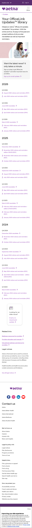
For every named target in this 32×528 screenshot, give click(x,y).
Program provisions (8, 453)
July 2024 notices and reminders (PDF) (15, 258)
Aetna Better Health (8, 410)
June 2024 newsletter (8, 268)
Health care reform (7, 491)
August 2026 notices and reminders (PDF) (16, 93)
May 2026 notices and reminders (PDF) (15, 109)
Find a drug (5, 468)
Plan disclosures (7, 450)
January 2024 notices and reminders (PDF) (17, 298)
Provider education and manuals (12, 339)
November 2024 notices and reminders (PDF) (15, 238)
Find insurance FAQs (8, 471)
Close (29, 509)
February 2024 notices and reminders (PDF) (15, 294)
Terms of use (6, 455)
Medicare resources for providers (12, 336)
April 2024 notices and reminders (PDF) (16, 280)
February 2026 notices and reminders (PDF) (15, 126)
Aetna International (7, 414)
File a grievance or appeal (10, 463)
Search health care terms (9, 476)
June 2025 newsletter (8, 187)
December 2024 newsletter (10, 233)
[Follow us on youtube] (23, 397)
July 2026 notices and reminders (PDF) (15, 96)
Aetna (3, 407)
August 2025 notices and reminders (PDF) (16, 174)
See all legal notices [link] (8, 373)
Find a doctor (6, 466)
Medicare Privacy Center (13, 526)
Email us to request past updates (13, 320)
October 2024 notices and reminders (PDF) (17, 242)
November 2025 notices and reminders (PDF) (15, 157)
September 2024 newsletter (10, 251)
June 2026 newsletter (8, 106)
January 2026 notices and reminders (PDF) (17, 131)
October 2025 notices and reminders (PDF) (17, 161)
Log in (27, 2)
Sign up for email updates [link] (12, 76)
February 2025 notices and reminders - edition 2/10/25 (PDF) (15, 207)
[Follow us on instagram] (13, 397)
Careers (4, 434)
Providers (5, 14)
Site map (4, 478)
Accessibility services (8, 486)
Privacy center (6, 496)
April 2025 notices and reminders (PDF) (16, 193)
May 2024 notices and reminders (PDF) (15, 271)
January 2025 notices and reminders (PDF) (17, 217)
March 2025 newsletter (9, 203)
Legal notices (6, 448)
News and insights (7, 439)
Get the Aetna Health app (9, 473)
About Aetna (6, 431)
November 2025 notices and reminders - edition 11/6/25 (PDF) (16, 151)
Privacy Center (26, 524)
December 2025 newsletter (10, 147)
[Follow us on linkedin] (18, 397)
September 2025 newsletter (10, 170)
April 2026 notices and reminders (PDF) (16, 112)
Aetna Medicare (7, 417)
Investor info (5, 436)
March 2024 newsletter (9, 290)
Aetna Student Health (8, 420)
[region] (16, 517)
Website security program (10, 499)
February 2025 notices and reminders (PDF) (15, 213)
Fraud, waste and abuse (9, 489)
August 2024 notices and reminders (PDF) (16, 255)
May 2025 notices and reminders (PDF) (15, 190)
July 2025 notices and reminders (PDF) (15, 177)
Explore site (5, 2)
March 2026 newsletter (9, 122)
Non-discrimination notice (10, 494)
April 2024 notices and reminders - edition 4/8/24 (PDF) (16, 276)
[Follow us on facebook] (8, 397)
